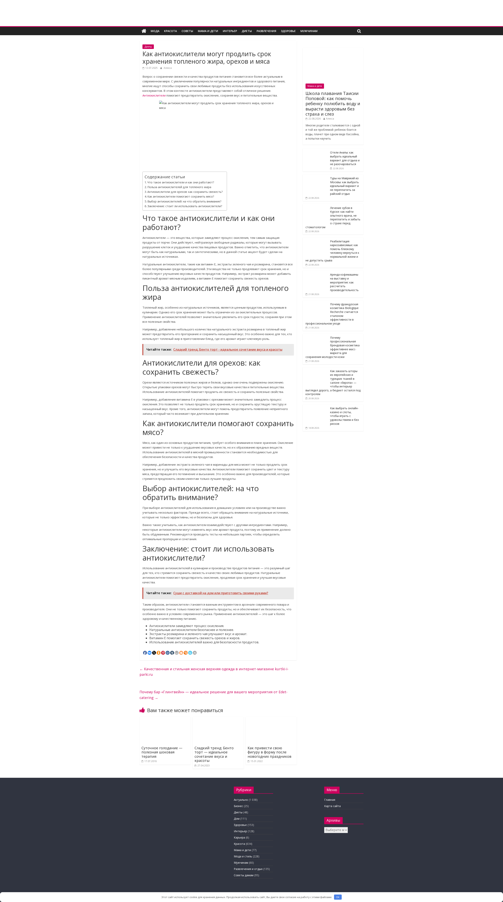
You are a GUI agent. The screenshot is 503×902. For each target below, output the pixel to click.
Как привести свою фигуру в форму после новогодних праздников (269, 752)
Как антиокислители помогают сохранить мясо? (180, 196)
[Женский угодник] (144, 31)
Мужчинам (309, 31)
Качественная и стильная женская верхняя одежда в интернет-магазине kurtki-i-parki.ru (214, 672)
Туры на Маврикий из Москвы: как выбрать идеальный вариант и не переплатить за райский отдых (344, 185)
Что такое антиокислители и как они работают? (180, 182)
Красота (170, 31)
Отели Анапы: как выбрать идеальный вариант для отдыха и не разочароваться (345, 158)
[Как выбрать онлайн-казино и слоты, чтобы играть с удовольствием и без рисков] (315, 406)
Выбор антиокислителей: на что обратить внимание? (184, 201)
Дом (237, 818)
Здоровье (288, 31)
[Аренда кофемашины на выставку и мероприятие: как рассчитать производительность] (315, 273)
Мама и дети (208, 31)
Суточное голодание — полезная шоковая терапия (161, 752)
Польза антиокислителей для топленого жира (179, 187)
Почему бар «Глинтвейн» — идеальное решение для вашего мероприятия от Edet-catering (213, 695)
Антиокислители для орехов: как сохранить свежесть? (185, 192)
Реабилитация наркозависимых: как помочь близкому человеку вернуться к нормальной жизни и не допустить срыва (332, 250)
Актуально (241, 800)
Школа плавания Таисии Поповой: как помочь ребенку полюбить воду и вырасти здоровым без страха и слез (333, 103)
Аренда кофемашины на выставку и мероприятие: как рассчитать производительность (344, 282)
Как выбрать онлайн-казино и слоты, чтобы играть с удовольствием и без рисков (344, 415)
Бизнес (238, 806)
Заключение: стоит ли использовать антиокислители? (184, 206)
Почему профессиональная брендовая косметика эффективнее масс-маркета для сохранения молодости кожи (333, 347)
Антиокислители (154, 95)
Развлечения (266, 31)
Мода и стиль (243, 856)
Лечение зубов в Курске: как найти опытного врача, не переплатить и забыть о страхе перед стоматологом (333, 217)
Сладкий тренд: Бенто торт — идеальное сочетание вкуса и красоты (214, 754)
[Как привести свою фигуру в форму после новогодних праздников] (271, 719)
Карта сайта (332, 806)
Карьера (239, 837)
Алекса (168, 68)
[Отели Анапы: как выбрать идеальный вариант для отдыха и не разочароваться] (315, 151)
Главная (329, 800)
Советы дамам (243, 875)
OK (338, 897)
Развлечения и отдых (248, 869)
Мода (155, 31)
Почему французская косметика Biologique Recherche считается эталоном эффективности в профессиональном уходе (332, 313)
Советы (187, 31)
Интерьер (230, 31)
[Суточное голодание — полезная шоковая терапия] (165, 719)
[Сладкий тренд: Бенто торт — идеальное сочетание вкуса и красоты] (218, 719)
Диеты (247, 31)
